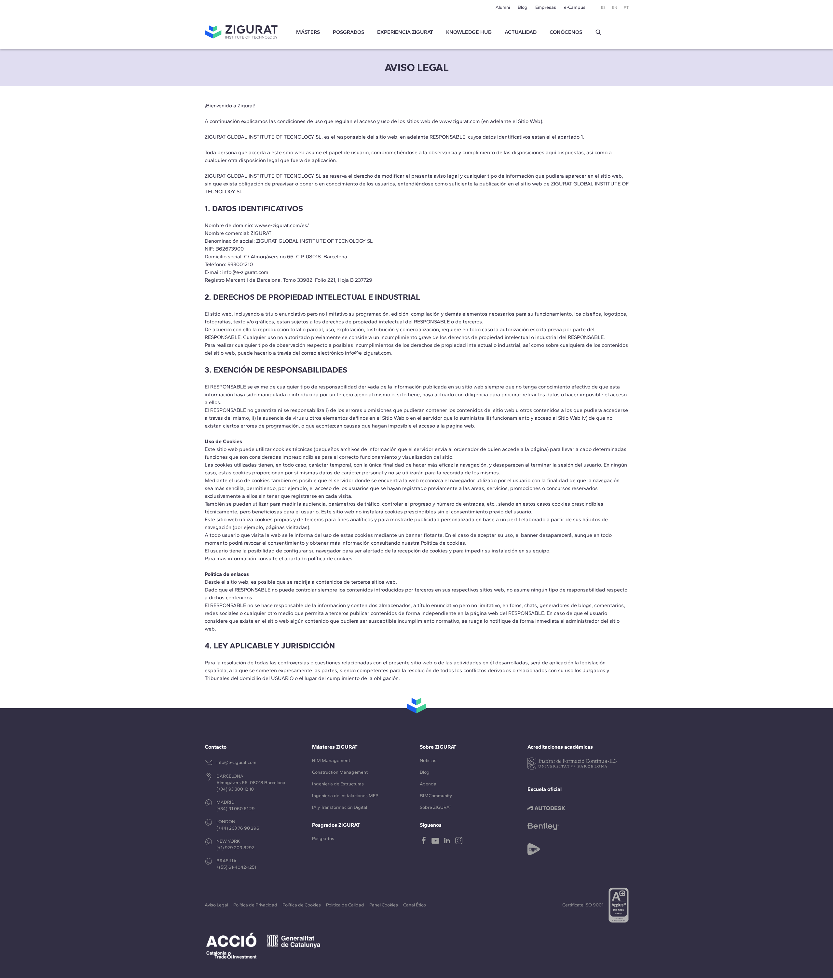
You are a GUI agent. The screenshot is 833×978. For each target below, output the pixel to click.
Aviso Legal (216, 905)
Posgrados (348, 32)
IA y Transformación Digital (339, 807)
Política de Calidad (345, 905)
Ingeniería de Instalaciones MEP (345, 795)
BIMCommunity (436, 795)
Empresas (545, 7)
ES (603, 7)
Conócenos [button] (566, 32)
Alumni (503, 7)
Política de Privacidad (255, 905)
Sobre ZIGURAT (435, 807)
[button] (598, 32)
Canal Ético (414, 905)
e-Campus (574, 7)
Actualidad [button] (521, 32)
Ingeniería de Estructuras (338, 784)
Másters (308, 32)
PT (626, 7)
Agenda (428, 784)
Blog (522, 7)
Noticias (428, 760)
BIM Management (331, 760)
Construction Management (340, 772)
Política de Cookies (301, 905)
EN (614, 7)
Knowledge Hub (469, 32)
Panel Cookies (383, 905)
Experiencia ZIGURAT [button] (405, 32)
